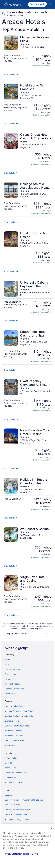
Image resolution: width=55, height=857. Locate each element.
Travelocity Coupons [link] (14, 735)
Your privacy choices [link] (14, 782)
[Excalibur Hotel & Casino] (27, 248)
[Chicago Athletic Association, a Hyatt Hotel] (27, 198)
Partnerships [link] (10, 674)
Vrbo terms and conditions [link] (16, 772)
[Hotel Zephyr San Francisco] (27, 100)
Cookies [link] (8, 763)
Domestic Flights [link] (12, 721)
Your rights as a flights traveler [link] (18, 819)
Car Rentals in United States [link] (17, 726)
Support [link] (8, 795)
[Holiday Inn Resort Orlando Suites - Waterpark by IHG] (27, 494)
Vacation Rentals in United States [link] (19, 711)
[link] (27, 13)
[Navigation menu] (50, 4)
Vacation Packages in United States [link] (20, 716)
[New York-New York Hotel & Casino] (27, 445)
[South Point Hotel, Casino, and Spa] (27, 346)
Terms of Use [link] (10, 768)
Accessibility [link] (10, 777)
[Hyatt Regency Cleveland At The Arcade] (27, 395)
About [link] (7, 659)
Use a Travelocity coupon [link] (16, 814)
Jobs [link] (7, 664)
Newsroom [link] (9, 679)
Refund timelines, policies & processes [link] (21, 809)
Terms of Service (31, 854)
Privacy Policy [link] (11, 758)
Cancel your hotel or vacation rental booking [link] (24, 800)
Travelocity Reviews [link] (13, 731)
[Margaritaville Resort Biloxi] (27, 51)
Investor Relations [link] (12, 684)
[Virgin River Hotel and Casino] (27, 591)
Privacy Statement (13, 854)
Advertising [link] (10, 693)
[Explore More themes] (27, 633)
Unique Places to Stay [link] (14, 740)
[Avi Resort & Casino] (27, 542)
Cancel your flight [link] (12, 805)
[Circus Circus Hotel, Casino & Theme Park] (27, 149)
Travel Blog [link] (10, 745)
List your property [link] (12, 669)
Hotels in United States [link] (14, 706)
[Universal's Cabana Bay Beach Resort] (27, 297)
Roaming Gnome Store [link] (14, 689)
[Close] (51, 828)
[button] (27, 74)
